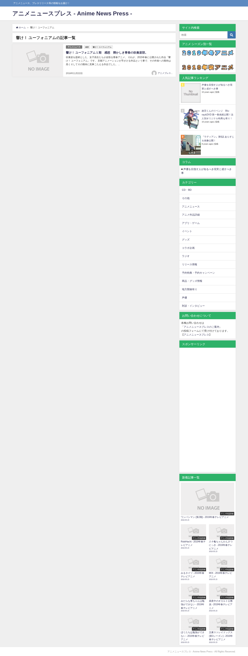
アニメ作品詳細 (191, 214)
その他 (186, 198)
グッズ (186, 239)
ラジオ (186, 256)
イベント (187, 231)
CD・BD (187, 190)
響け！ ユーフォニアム (102, 47)
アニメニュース (74, 47)
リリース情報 (189, 264)
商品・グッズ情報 (192, 281)
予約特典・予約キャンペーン (198, 272)
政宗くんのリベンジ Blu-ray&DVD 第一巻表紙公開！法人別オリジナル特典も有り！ (217, 115)
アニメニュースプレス (196, 334)
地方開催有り (189, 289)
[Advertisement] (207, 411)
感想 (87, 47)
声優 (184, 297)
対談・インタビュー (193, 306)
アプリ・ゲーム (191, 223)
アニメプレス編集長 (167, 73)
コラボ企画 (188, 248)
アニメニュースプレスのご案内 (201, 327)
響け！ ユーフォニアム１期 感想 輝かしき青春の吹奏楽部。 (107, 52)
